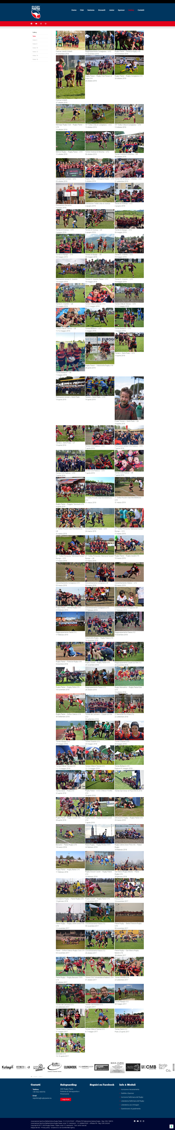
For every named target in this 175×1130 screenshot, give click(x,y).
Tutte (34, 36)
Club (82, 10)
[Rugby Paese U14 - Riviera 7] (99, 836)
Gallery (131, 10)
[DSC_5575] (99, 490)
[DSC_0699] (129, 706)
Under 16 (35, 59)
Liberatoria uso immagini (130, 1105)
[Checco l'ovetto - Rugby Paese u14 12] (99, 783)
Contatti (141, 10)
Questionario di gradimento (131, 1109)
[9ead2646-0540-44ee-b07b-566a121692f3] (70, 862)
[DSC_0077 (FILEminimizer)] (70, 942)
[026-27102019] (70, 79)
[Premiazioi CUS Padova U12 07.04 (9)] (129, 437)
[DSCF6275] (129, 144)
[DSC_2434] (129, 43)
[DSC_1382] (129, 916)
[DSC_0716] (70, 624)
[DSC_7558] (129, 890)
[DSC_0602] (129, 781)
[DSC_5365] (129, 969)
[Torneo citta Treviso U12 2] (99, 757)
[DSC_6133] (70, 970)
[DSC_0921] (99, 295)
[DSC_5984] (129, 320)
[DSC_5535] (70, 521)
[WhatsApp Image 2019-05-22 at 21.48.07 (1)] (70, 354)
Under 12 (35, 52)
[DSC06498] (129, 994)
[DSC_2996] (70, 1021)
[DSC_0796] (70, 599)
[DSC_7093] (70, 295)
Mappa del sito (35, 1127)
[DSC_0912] (99, 707)
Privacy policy (45, 1127)
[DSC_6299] (70, 320)
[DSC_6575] (129, 295)
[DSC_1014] (129, 943)
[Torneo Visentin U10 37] (129, 733)
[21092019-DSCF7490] (129, 170)
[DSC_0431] (70, 916)
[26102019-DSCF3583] (99, 68)
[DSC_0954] (70, 170)
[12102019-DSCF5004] (70, 143)
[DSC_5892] (99, 969)
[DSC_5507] (129, 490)
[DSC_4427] (99, 574)
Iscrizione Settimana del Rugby (132, 1097)
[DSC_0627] (129, 654)
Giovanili (101, 10)
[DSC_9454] (129, 680)
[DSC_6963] (99, 942)
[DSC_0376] (129, 246)
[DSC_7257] (99, 915)
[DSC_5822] (99, 388)
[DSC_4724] (99, 548)
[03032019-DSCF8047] (129, 574)
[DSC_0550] (70, 679)
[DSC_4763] (99, 996)
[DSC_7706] (70, 221)
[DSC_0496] (129, 116)
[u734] (70, 435)
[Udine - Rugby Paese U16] (129, 837)
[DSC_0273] (70, 653)
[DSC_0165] (70, 782)
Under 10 (35, 48)
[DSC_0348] (99, 890)
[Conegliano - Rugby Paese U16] (70, 890)
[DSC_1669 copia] (99, 1021)
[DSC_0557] (99, 626)
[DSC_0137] (70, 836)
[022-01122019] (70, 43)
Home (73, 10)
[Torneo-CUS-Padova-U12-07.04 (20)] (99, 437)
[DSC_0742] (129, 624)
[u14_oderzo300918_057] (70, 706)
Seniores (90, 10)
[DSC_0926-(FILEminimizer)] (99, 170)
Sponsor (121, 10)
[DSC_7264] (99, 271)
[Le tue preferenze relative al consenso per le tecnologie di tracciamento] (171, 1126)
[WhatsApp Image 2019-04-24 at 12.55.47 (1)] (70, 463)
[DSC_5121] (99, 520)
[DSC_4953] (129, 521)
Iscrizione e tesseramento (130, 1089)
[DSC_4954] (70, 548)
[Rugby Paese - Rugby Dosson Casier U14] (99, 810)
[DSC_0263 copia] (70, 1045)
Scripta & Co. (55, 1127)
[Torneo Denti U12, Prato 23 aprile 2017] (129, 1021)
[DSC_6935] (129, 271)
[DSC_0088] (70, 196)
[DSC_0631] (129, 547)
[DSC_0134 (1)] (70, 757)
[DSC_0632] (70, 271)
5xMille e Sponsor (127, 1093)
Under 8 (35, 44)
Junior (111, 10)
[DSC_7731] (99, 221)
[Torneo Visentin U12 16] (99, 733)
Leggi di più (65, 1099)
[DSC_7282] (70, 246)
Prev (2, 1067)
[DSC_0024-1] (70, 809)
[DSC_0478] (99, 43)
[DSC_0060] (99, 195)
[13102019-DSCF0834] (99, 116)
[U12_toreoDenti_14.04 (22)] (129, 344)
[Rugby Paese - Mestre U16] (129, 864)
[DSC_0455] (99, 679)
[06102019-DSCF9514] (99, 143)
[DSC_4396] (129, 599)
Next (172, 1067)
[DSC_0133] (99, 350)
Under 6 (35, 40)
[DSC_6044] (70, 996)
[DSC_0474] (129, 809)
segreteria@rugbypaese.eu (42, 1098)
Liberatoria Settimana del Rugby (132, 1101)
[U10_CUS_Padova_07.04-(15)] (99, 462)
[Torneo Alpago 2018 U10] (70, 733)
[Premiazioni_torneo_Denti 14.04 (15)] (70, 388)
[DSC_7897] (129, 195)
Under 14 (35, 55)
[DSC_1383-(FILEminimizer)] (70, 117)
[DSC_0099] (99, 654)
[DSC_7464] (99, 246)
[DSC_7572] (129, 221)
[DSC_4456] (70, 574)
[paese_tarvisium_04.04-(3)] (70, 492)
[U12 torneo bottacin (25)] (99, 320)
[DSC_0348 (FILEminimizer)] (99, 864)
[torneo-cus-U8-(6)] (129, 463)
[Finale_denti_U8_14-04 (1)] (129, 400)
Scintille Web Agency (68, 1127)
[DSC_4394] (99, 599)
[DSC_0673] (129, 757)
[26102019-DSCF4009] (129, 67)
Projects (35, 1076)
